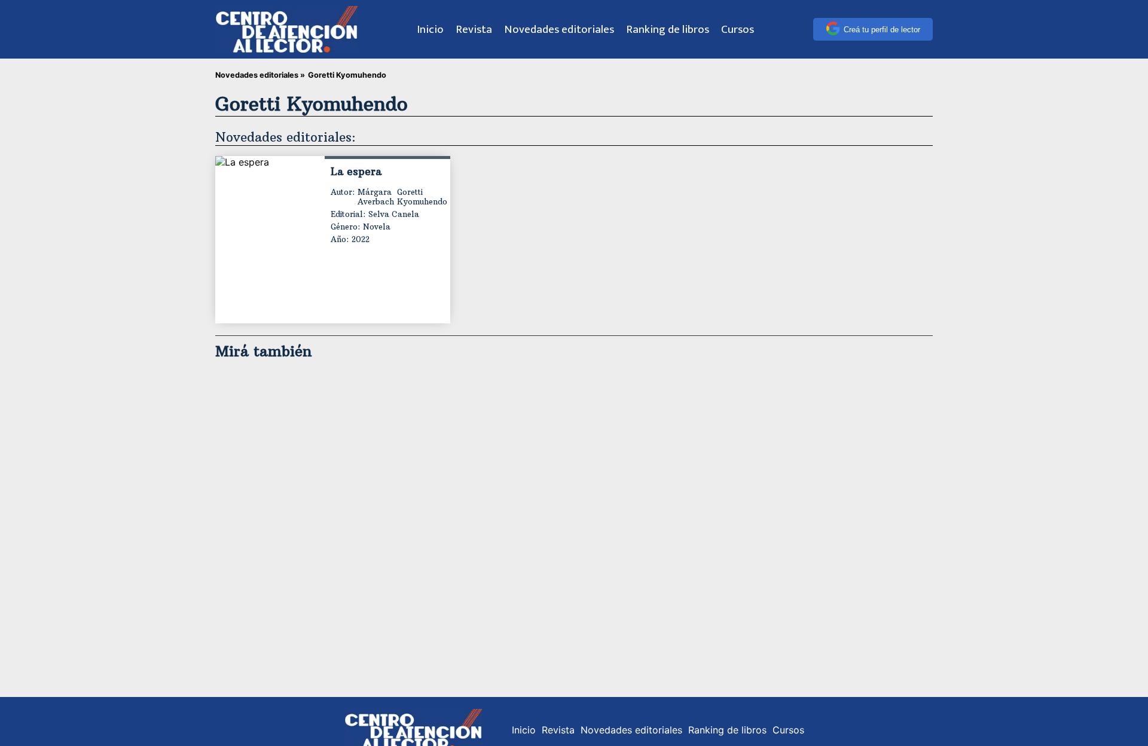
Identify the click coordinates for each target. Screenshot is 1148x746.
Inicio (430, 29)
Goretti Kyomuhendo (422, 196)
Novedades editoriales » (260, 75)
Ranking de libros (667, 29)
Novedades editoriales (559, 29)
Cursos (737, 29)
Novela (376, 226)
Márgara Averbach (376, 196)
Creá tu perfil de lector (882, 29)
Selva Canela (393, 214)
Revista (474, 29)
